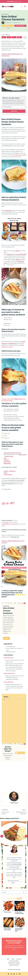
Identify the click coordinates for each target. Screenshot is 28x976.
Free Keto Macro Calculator (14, 962)
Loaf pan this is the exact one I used (12, 452)
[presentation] (13, 833)
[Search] (24, 892)
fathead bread (12, 343)
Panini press (12, 471)
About (13, 959)
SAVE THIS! (14, 111)
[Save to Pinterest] (14, 37)
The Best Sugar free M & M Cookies (21, 812)
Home (8, 959)
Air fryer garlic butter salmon (7, 929)
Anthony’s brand (9, 456)
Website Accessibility (14, 964)
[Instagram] (19, 974)
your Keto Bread (8, 210)
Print (7, 638)
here (11, 400)
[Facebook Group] (14, 974)
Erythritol (6, 460)
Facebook (4, 524)
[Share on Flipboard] (19, 37)
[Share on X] (9, 37)
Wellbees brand (22, 454)
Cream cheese (7, 461)
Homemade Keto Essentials (5, 812)
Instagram (15, 524)
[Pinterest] (11, 974)
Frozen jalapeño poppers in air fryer (19, 930)
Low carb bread (17, 1)
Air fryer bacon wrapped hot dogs (19, 912)
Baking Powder (7, 463)
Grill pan (17, 250)
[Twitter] (17, 974)
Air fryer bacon (7, 912)
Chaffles (18, 259)
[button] (2, 28)
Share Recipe (21, 753)
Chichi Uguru (8, 22)
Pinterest (9, 524)
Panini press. (10, 254)
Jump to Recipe (7, 25)
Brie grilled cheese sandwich (19, 155)
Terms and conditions (14, 961)
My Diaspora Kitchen (17, 864)
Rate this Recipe (20, 25)
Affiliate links (18, 399)
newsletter (5, 522)
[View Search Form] (25, 6)
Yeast (5, 458)
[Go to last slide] (1, 836)
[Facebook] (8, 974)
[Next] (26, 836)
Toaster (5, 473)
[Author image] (3, 22)
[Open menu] (21, 6)
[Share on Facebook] (4, 37)
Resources (19, 959)
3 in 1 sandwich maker (21, 254)
